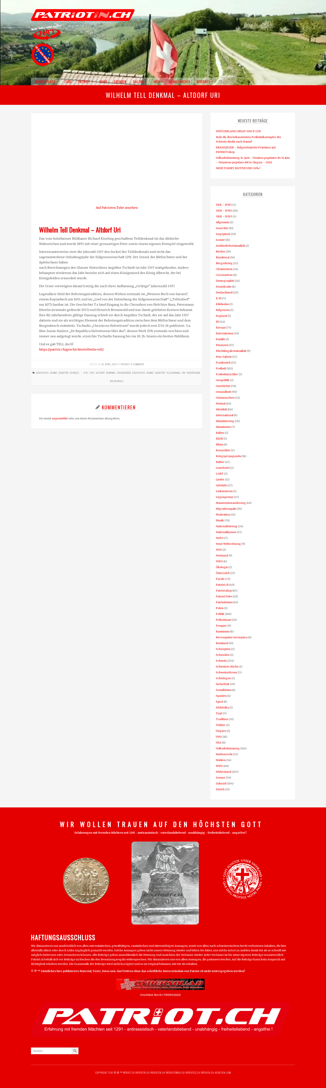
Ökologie (222, 567)
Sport (219, 701)
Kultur (220, 462)
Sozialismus (223, 690)
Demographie (225, 280)
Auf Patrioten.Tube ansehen (117, 207)
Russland (222, 643)
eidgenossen (124, 372)
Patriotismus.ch (175, 1072)
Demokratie (223, 286)
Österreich (223, 573)
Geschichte (42, 372)
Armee (220, 240)
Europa (220, 327)
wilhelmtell (117, 381)
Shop (103, 81)
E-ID (219, 298)
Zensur (220, 777)
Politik (220, 614)
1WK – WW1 (224, 204)
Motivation (223, 514)
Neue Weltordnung (228, 544)
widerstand (193, 372)
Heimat (53, 372)
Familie (220, 339)
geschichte (138, 372)
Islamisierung (225, 421)
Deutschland (224, 292)
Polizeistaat (223, 619)
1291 (85, 372)
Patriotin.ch (142, 1072)
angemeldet (60, 418)
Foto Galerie (224, 356)
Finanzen (222, 345)
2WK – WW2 (224, 210)
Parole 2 (221, 579)
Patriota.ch (207, 1072)
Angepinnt (223, 234)
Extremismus (224, 333)
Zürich (220, 789)
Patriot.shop (224, 590)
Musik (220, 520)
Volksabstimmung (228, 748)
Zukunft (221, 783)
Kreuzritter (223, 450)
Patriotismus (224, 602)
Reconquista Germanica (232, 637)
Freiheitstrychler (227, 374)
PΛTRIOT (125, 364)
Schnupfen (223, 649)
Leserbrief (223, 468)
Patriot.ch (222, 584)
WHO (219, 766)
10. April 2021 (109, 364)
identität (160, 372)
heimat (150, 372)
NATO (220, 538)
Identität (64, 372)
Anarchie (222, 228)
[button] (220, 81)
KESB (219, 438)
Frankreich (223, 362)
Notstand (222, 555)
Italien (220, 432)
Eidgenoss (223, 310)
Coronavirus (224, 275)
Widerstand (223, 771)
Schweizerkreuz (226, 672)
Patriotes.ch (192, 1072)
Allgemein (222, 222)
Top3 (219, 713)
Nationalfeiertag (227, 526)
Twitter (220, 725)
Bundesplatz (45, 81)
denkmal (111, 372)
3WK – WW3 (224, 216)
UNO (219, 736)
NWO (219, 561)
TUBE (68, 81)
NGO (219, 549)
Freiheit (221, 368)
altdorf (100, 372)
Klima (219, 444)
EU (217, 321)
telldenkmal (173, 372)
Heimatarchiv (179, 81)
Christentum (224, 269)
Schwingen (223, 678)
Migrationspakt (226, 508)
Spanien (221, 695)
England (221, 316)
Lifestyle (221, 485)
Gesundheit (223, 392)
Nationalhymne (226, 532)
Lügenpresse (224, 497)
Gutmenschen (225, 397)
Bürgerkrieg (224, 263)
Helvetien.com (222, 1072)
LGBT (219, 473)
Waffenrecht (224, 754)
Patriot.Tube (224, 596)
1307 (92, 372)
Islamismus (223, 427)
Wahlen (221, 760)
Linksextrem (224, 491)
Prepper (221, 625)
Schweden (223, 655)
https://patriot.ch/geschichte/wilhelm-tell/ (71, 349)
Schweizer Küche (227, 666)
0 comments (137, 364)
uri (184, 372)
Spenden (120, 81)
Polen (220, 608)
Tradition (222, 719)
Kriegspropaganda (228, 456)
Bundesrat (223, 257)
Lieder (220, 479)
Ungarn (221, 731)
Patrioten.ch (157, 1072)
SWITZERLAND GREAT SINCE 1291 (238, 131)
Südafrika (222, 707)
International (224, 415)
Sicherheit (222, 684)
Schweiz (74, 372)
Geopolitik (222, 380)
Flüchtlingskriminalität (231, 351)
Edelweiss (222, 304)
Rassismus (223, 631)
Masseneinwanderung (231, 503)
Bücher (220, 251)
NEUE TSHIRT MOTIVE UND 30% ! (238, 168)
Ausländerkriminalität (230, 245)
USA (218, 742)
